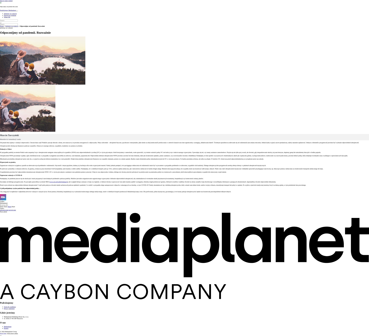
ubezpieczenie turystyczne (8, 210)
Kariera (6, 328)
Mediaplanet (7, 326)
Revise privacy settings (12, 333)
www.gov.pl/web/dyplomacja (59, 182)
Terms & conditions (10, 307)
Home (2, 26)
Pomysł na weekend (10, 15)
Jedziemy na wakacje (10, 14)
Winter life (7, 17)
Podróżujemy (8, 10)
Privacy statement (9, 308)
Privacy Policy (3, 333)
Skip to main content (6, 1)
